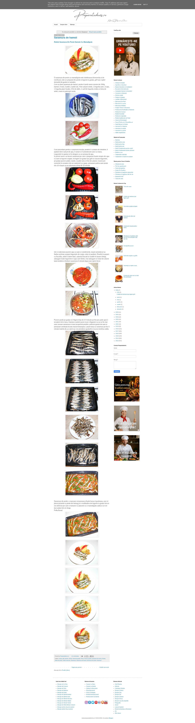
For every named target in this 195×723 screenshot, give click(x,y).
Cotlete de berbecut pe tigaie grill (126, 294)
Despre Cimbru (119, 690)
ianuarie (119, 309)
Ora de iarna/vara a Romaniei (123, 709)
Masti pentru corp (120, 142)
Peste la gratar (87, 658)
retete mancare (66, 660)
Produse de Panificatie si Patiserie (124, 109)
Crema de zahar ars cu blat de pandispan (131, 276)
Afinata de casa (119, 164)
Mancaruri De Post (120, 101)
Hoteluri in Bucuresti (91, 688)
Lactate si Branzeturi (121, 99)
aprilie (119, 302)
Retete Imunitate (119, 114)
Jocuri (116, 705)
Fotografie (118, 703)
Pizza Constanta (90, 692)
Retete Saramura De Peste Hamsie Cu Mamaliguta (73, 42)
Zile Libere (118, 713)
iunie (118, 297)
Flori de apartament (120, 166)
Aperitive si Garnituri (120, 85)
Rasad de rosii (119, 176)
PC (116, 711)
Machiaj (117, 140)
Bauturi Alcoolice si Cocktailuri (123, 87)
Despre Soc (118, 692)
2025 (117, 312)
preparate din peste (97, 658)
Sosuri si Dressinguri (121, 120)
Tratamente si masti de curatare (124, 156)
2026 (117, 290)
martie (119, 304)
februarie (119, 307)
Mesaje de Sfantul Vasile (64, 703)
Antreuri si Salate (120, 83)
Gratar (60, 658)
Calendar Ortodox (120, 688)
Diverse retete (119, 95)
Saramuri (99, 660)
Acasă (56, 24)
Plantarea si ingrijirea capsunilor (124, 172)
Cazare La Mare (90, 684)
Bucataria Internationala (121, 89)
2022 (117, 319)
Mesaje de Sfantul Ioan (63, 696)
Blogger (111, 718)
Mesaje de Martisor (62, 690)
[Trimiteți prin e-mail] (85, 656)
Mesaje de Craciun (62, 686)
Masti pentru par (119, 146)
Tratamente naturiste (121, 154)
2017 (117, 331)
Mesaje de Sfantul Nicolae (64, 698)
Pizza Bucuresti (90, 690)
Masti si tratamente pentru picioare (124, 150)
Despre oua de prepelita (121, 701)
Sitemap (72, 24)
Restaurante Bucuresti (92, 694)
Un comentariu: (75, 656)
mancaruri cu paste (120, 128)
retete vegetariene (120, 132)
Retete (103, 658)
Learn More (137, 4)
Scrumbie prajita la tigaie (130, 206)
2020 (117, 324)
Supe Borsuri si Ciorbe (121, 124)
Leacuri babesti (119, 707)
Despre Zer (118, 694)
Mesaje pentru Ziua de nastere (65, 707)
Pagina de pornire (77, 667)
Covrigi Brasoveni (128, 246)
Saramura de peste (91, 660)
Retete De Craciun (120, 112)
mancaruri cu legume (121, 126)
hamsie (66, 658)
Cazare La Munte (91, 686)
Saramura (73, 660)
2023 (117, 317)
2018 (117, 329)
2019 (117, 326)
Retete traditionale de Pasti (122, 118)
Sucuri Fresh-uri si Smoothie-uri (124, 122)
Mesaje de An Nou (62, 684)
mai (118, 299)
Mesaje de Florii (61, 688)
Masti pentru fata (119, 144)
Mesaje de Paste (62, 692)
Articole (117, 686)
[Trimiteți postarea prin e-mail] (81, 656)
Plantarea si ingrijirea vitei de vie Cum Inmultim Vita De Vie (131, 237)
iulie (118, 292)
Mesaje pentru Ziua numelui (65, 709)
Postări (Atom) (66, 670)
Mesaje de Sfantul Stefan (64, 701)
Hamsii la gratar (76, 658)
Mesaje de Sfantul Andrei (64, 694)
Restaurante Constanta (92, 696)
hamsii (70, 658)
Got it (145, 4)
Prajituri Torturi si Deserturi (122, 107)
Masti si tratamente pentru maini (124, 148)
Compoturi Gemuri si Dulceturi (123, 91)
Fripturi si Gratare (120, 97)
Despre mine (63, 24)
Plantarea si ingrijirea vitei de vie (124, 174)
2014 (117, 338)
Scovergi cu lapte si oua (130, 265)
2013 (117, 340)
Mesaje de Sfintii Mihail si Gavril (66, 705)
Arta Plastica (118, 684)
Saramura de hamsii (65, 37)
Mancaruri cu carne (120, 103)
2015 (117, 336)
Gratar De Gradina (120, 170)
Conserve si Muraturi (121, 93)
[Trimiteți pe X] (89, 656)
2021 (117, 321)
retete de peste (58, 660)
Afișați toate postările (95, 32)
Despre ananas (119, 696)
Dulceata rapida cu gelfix (130, 255)
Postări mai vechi (104, 667)
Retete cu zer (119, 152)
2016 (117, 333)
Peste (82, 658)
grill (63, 658)
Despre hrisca (119, 698)
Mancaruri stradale (120, 105)
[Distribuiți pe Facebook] (91, 656)
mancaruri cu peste (120, 130)
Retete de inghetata (120, 116)
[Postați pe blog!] (87, 656)
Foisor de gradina (120, 168)
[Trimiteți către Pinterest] (93, 656)
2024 (117, 314)
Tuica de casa (119, 178)
